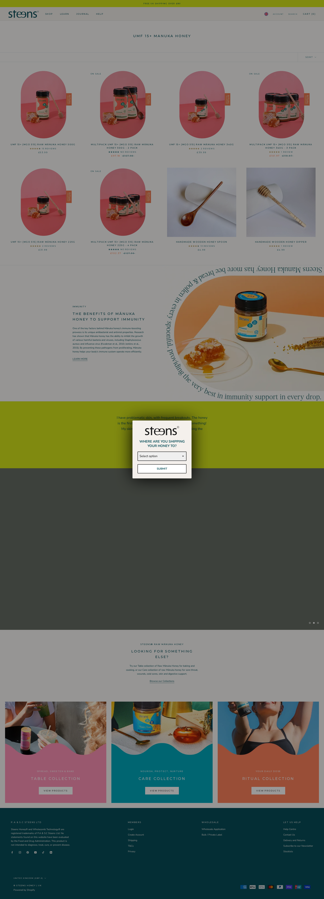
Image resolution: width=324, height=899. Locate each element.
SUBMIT (162, 469)
